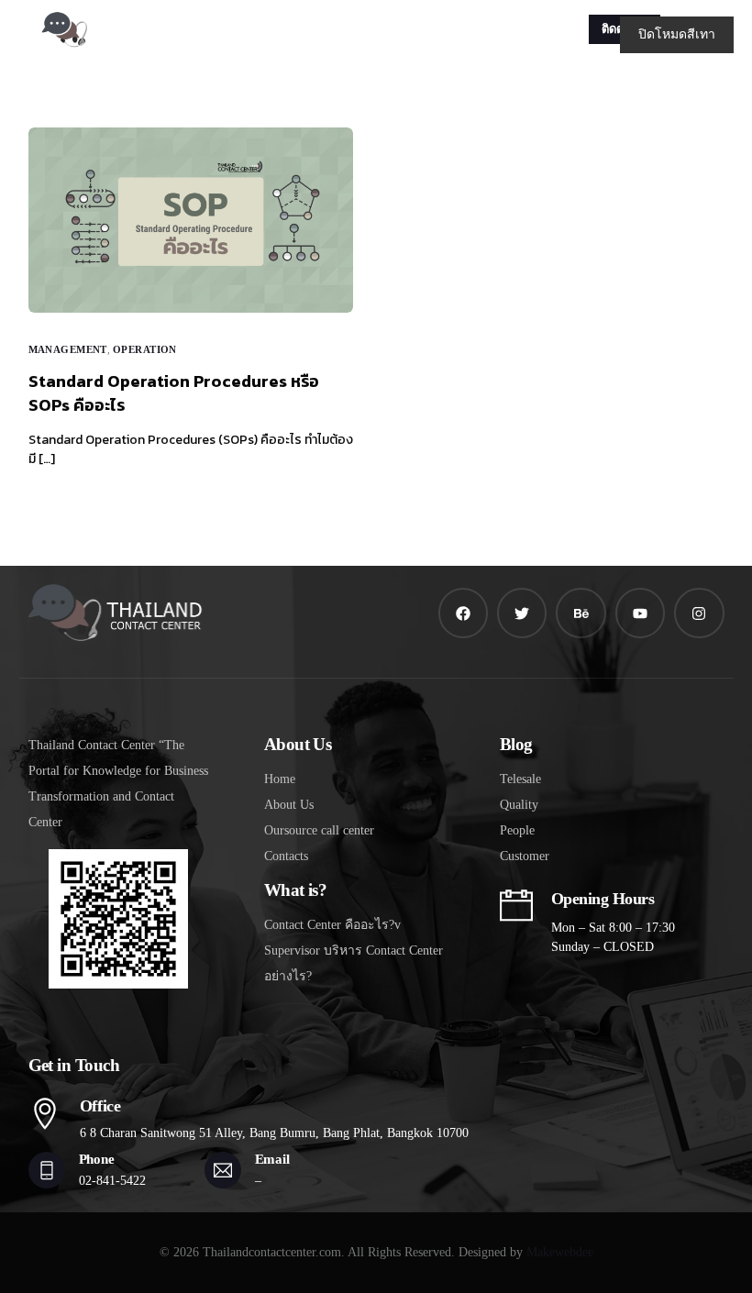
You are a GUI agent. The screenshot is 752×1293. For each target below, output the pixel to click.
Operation (145, 350)
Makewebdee (559, 1252)
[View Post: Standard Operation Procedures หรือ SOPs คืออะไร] (191, 220)
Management (67, 350)
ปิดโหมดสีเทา (676, 34)
